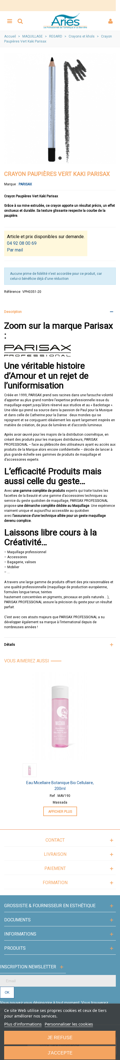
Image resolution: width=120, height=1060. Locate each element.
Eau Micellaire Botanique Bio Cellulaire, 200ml (60, 785)
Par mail (15, 250)
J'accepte (60, 1053)
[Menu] (9, 21)
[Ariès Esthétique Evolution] (65, 21)
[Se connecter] (110, 21)
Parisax (25, 184)
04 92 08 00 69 (22, 243)
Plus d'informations (23, 1024)
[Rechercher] (20, 21)
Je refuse (60, 1037)
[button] (60, 158)
